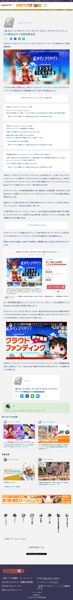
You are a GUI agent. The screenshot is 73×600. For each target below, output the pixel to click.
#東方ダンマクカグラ (11, 411)
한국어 (46, 5)
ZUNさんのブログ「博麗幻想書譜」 (34, 0)
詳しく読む (69, 9)
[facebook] (15, 39)
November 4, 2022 (46, 116)
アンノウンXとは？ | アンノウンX (36, 225)
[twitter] (11, 39)
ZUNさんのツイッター (47, 0)
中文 (11, 539)
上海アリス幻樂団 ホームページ (18, 0)
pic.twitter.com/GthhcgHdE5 (56, 113)
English (45, 6)
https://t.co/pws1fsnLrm (39, 113)
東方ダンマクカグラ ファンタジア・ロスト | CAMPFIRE (36, 98)
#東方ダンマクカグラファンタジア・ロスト (32, 411)
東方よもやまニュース (58, 0)
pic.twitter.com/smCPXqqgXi (19, 141)
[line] (19, 39)
